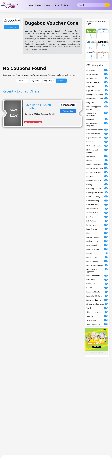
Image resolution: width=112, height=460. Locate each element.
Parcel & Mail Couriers (96, 265)
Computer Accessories (96, 130)
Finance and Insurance (96, 168)
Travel (96, 308)
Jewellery (96, 217)
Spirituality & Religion (96, 296)
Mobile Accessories (96, 249)
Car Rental (96, 119)
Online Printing (96, 261)
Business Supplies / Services (96, 108)
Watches (96, 316)
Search (60, 80)
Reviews (64, 5)
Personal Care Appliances (96, 270)
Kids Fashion (96, 221)
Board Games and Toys (96, 99)
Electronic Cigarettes (96, 146)
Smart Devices (96, 288)
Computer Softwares (96, 134)
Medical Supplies (96, 241)
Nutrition (96, 253)
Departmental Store (96, 138)
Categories (47, 5)
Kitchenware (96, 225)
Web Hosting (96, 320)
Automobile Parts (96, 82)
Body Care (96, 103)
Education (96, 142)
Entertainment (96, 156)
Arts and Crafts (96, 78)
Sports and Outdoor (96, 300)
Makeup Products (96, 237)
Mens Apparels (96, 245)
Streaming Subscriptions (96, 304)
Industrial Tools (96, 209)
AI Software (96, 70)
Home (30, 5)
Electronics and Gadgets (96, 151)
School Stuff (96, 284)
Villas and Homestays (96, 312)
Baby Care (96, 86)
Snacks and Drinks (96, 292)
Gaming (96, 184)
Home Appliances (96, 205)
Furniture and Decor (96, 180)
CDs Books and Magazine (96, 124)
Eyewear (96, 160)
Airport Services (96, 74)
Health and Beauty (96, 197)
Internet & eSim (96, 213)
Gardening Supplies (96, 189)
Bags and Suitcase (96, 90)
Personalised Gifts (96, 276)
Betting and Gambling (96, 94)
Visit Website (11, 27)
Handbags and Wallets (96, 193)
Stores (38, 5)
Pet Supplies (96, 280)
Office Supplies (96, 257)
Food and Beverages (96, 172)
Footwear (96, 176)
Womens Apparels (96, 324)
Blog (57, 5)
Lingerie (96, 233)
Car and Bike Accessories (96, 114)
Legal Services (96, 229)
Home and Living (96, 201)
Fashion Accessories (96, 164)
